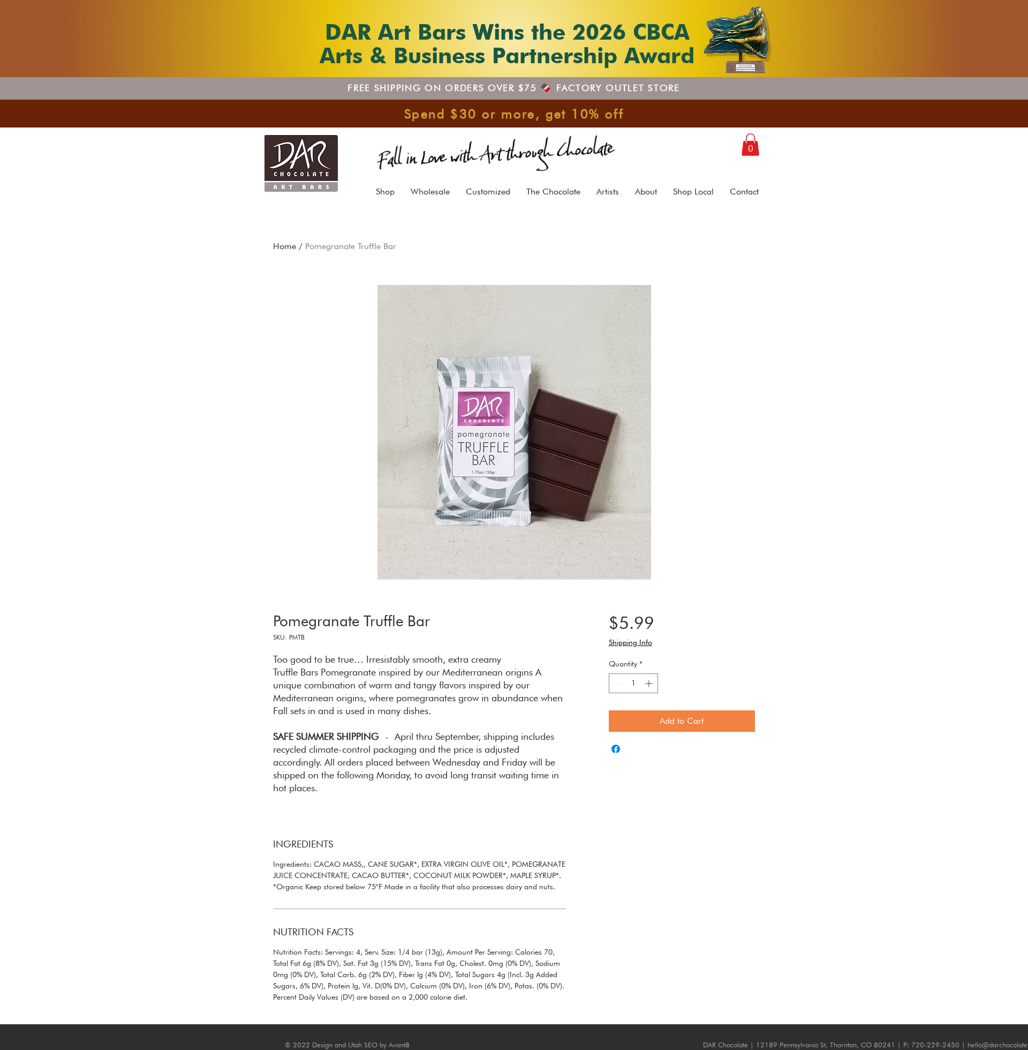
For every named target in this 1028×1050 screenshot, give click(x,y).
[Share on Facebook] (615, 748)
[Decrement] (617, 683)
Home (284, 246)
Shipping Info (630, 642)
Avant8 (399, 1044)
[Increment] (649, 683)
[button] (750, 144)
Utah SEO (362, 1044)
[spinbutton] (633, 683)
